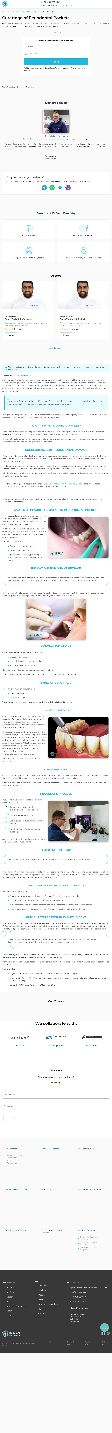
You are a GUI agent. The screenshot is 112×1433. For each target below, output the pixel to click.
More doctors (55, 348)
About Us (11, 1287)
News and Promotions (16, 1306)
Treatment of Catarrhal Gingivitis (89, 1243)
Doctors (20, 87)
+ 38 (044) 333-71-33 (78, 1301)
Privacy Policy (51, 1343)
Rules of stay (105, 1343)
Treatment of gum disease (23, 11)
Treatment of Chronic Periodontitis (15, 1162)
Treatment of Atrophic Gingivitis (88, 1248)
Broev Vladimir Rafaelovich (18, 319)
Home (4, 11)
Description (30, 87)
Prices (9, 1301)
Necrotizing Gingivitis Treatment (88, 1238)
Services (10, 11)
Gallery (9, 1311)
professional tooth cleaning (63, 484)
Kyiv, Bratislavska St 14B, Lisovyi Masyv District (90, 1287)
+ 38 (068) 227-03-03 (79, 1292)
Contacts (11, 1316)
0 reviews (18, 329)
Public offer (87, 1343)
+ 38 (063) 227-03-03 (78, 1297)
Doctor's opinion (8, 87)
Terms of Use (70, 1343)
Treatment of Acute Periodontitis (14, 1157)
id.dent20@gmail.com (80, 1308)
